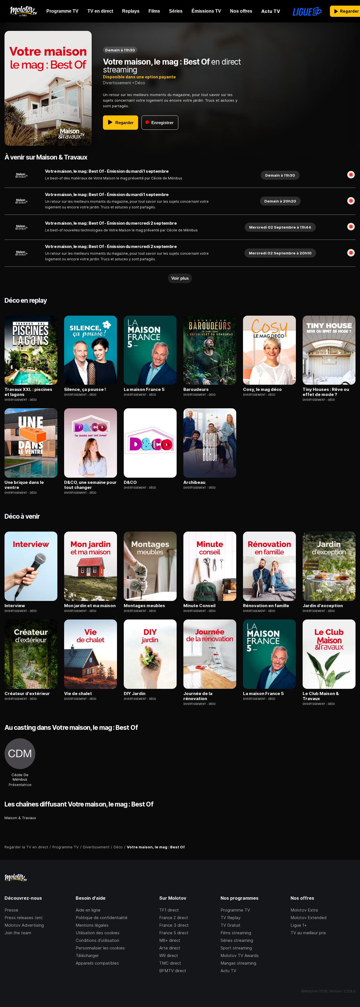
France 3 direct (174, 925)
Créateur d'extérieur (27, 693)
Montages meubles (144, 605)
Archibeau (194, 482)
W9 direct (168, 955)
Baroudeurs (196, 389)
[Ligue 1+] (307, 11)
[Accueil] (23, 11)
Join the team (17, 932)
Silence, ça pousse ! (85, 389)
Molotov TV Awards (239, 955)
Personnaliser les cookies (100, 948)
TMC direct (170, 963)
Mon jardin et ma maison (90, 605)
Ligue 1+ (299, 925)
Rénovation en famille (266, 605)
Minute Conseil (199, 605)
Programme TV (235, 910)
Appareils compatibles (97, 963)
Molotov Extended (309, 917)
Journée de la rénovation (197, 696)
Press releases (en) (23, 917)
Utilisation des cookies (98, 932)
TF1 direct (169, 910)
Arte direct (169, 948)
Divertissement (117, 82)
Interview (14, 605)
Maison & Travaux (20, 817)
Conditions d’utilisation (97, 940)
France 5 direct (173, 932)
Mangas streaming (238, 963)
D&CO (130, 482)
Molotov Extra (304, 910)
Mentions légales (92, 925)
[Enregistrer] (351, 175)
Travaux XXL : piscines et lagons (28, 392)
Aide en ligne (88, 910)
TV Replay (230, 917)
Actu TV (228, 970)
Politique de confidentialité (101, 917)
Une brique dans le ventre (24, 485)
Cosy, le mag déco (262, 389)
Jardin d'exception (323, 605)
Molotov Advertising (24, 925)
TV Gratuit (230, 925)
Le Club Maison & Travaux (321, 696)
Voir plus (180, 278)
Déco (140, 82)
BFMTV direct (172, 970)
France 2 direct (173, 917)
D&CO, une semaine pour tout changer (90, 485)
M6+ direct (169, 940)
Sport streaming (236, 948)
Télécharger (87, 955)
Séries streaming (236, 940)
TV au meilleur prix (308, 932)
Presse (11, 910)
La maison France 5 (144, 389)
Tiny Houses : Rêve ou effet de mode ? (326, 392)
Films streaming (235, 932)
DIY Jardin (134, 693)
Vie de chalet (78, 693)
